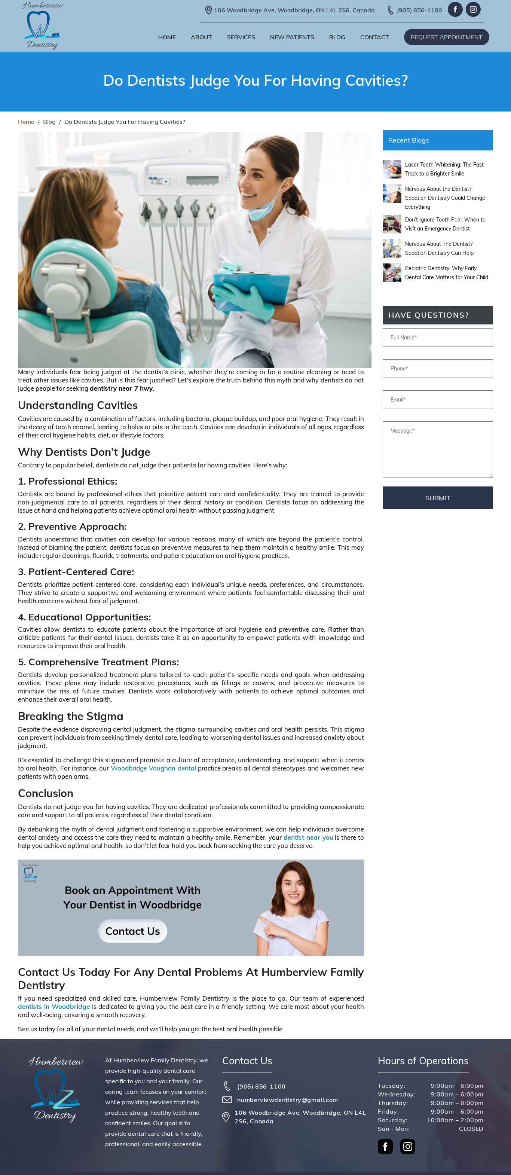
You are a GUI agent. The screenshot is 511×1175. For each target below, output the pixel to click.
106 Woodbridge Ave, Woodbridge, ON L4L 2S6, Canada (294, 10)
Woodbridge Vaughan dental (153, 768)
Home (167, 37)
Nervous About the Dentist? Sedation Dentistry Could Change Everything (445, 198)
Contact (374, 37)
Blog (337, 37)
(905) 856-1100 (419, 10)
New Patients (292, 37)
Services (241, 37)
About (201, 37)
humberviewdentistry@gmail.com (287, 1100)
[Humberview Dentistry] (42, 26)
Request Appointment (447, 37)
